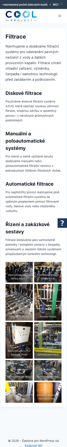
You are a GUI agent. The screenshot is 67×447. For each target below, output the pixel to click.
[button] (61, 4)
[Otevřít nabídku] (60, 15)
